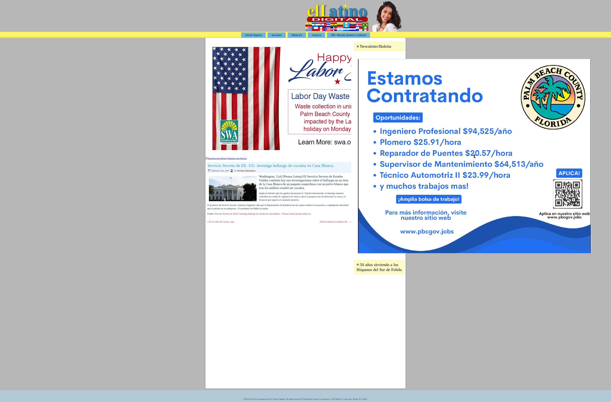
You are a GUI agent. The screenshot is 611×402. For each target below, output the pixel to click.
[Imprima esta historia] (216, 158)
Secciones (277, 35)
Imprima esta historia (237, 158)
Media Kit (297, 35)
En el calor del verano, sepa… (222, 222)
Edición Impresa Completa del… (334, 222)
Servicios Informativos (246, 171)
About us (316, 35)
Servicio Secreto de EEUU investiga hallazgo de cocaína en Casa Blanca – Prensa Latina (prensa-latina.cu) (263, 214)
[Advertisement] (379, 325)
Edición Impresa (253, 35)
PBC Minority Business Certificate (348, 35)
